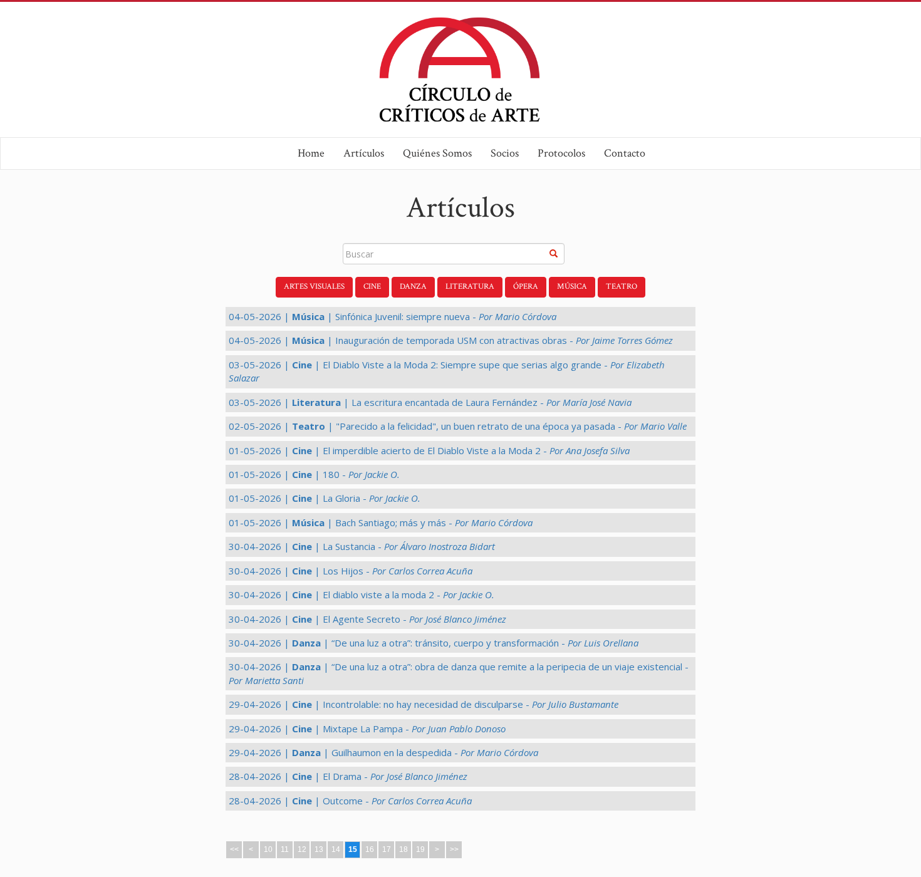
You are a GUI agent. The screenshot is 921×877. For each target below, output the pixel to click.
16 (369, 849)
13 (319, 849)
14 (335, 849)
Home (311, 153)
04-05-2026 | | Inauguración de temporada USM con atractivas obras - (451, 340)
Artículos (363, 153)
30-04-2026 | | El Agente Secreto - (367, 619)
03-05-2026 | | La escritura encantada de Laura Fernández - (430, 402)
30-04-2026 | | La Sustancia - (362, 546)
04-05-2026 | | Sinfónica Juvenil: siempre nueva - (392, 316)
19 (420, 849)
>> (454, 849)
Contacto (624, 153)
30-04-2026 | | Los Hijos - (350, 570)
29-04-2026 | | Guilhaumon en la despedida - (383, 752)
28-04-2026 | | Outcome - (350, 800)
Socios (505, 153)
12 (302, 849)
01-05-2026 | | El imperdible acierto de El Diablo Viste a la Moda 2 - (429, 450)
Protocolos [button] (561, 153)
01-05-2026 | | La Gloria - (324, 498)
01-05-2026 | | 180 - (314, 474)
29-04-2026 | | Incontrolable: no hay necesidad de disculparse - (423, 704)
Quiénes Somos (437, 153)
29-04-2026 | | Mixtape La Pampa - (367, 728)
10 (268, 849)
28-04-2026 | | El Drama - (348, 776)
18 (403, 849)
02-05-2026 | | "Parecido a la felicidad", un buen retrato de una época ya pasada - (458, 426)
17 (386, 849)
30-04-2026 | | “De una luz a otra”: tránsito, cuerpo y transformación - (433, 642)
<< (234, 849)
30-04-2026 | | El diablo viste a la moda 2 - (361, 594)
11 (285, 849)
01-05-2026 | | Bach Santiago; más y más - (381, 522)
